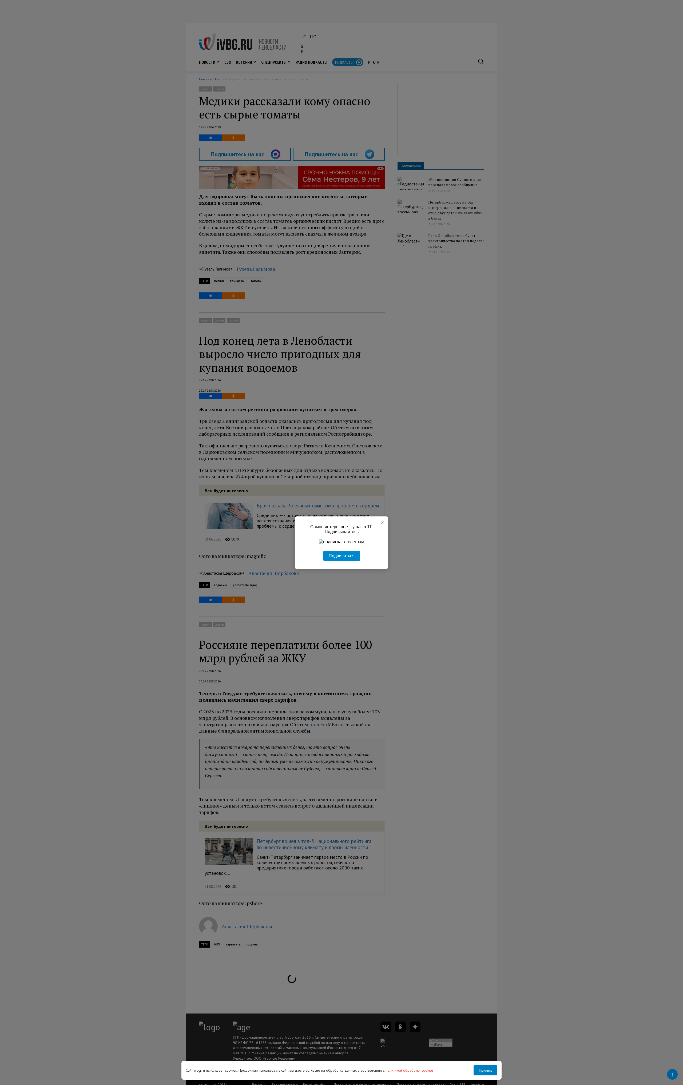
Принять (485, 1070)
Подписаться (342, 555)
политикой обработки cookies (410, 1070)
